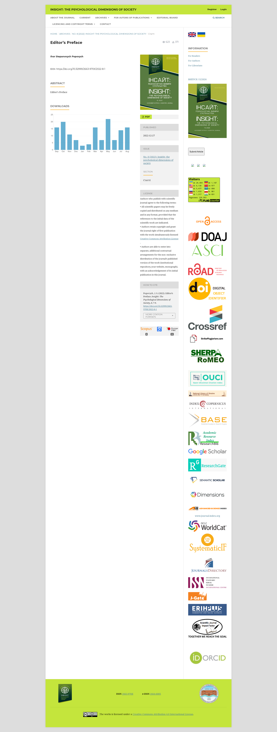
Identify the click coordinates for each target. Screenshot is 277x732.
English (192, 34)
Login (223, 9)
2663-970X (127, 693)
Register (212, 9)
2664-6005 (155, 693)
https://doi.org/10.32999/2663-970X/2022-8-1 (80, 69)
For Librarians (195, 65)
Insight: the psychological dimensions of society (93, 9)
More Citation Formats (154, 315)
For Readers (194, 55)
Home (53, 33)
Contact (105, 24)
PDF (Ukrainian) (146, 117)
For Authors (194, 60)
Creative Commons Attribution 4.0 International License (163, 714)
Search (220, 17)
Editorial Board (167, 17)
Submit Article (196, 151)
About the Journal (62, 17)
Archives (101, 17)
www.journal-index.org (207, 515)
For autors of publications (132, 17)
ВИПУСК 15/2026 (197, 79)
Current (85, 17)
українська (201, 34)
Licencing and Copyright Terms (72, 24)
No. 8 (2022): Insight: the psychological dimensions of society (109, 33)
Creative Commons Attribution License (159, 238)
